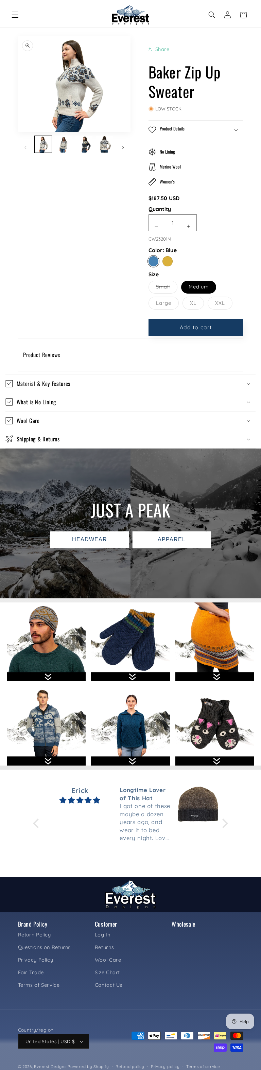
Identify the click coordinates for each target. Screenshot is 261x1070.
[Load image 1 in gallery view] (43, 144)
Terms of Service (39, 985)
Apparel (172, 539)
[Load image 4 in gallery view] (104, 144)
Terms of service (203, 1066)
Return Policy (34, 934)
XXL (223, 304)
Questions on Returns (44, 947)
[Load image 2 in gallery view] (63, 144)
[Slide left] (25, 147)
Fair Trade (31, 972)
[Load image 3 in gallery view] (83, 144)
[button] (15, 15)
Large (167, 304)
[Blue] (153, 261)
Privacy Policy (35, 960)
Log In (102, 934)
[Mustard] (167, 261)
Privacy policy (165, 1066)
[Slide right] (123, 147)
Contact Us (108, 985)
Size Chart (107, 972)
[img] (80, 800)
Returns (104, 947)
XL (197, 304)
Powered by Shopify (88, 1066)
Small (166, 288)
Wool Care (108, 960)
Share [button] (162, 49)
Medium (199, 286)
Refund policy (130, 1066)
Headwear (89, 539)
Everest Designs (50, 1066)
